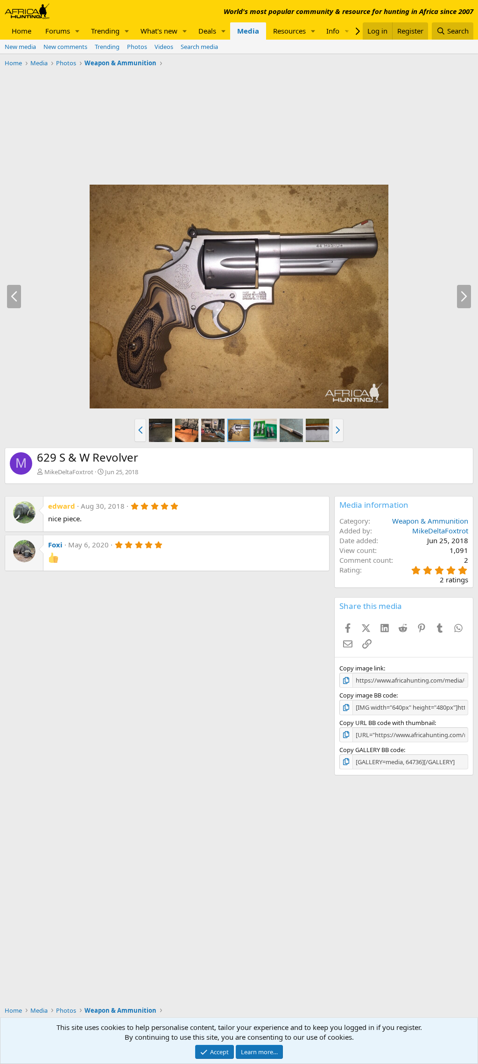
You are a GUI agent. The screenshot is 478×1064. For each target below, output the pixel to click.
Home (21, 30)
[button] (77, 31)
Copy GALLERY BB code (371, 750)
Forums (57, 30)
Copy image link (361, 668)
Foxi (55, 544)
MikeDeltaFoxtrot (68, 472)
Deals (207, 30)
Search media (199, 46)
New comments (65, 46)
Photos (137, 46)
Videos (164, 46)
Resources (289, 30)
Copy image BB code (367, 695)
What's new (159, 30)
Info (332, 30)
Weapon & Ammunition (430, 520)
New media (20, 46)
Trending (105, 30)
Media (248, 30)
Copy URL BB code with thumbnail (387, 723)
